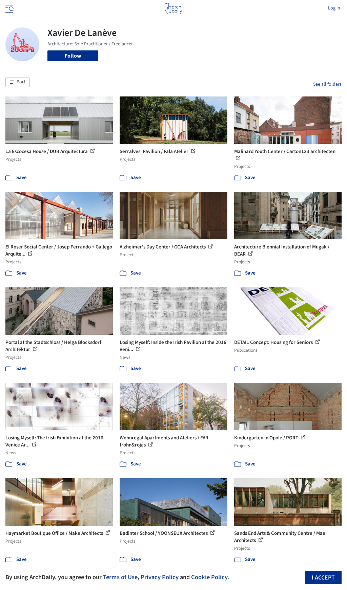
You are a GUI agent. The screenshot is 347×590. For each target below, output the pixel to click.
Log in (334, 8)
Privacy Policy (160, 577)
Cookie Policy (209, 577)
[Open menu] (9, 8)
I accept (323, 577)
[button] (17, 82)
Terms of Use (120, 577)
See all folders (327, 84)
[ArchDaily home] (173, 8)
